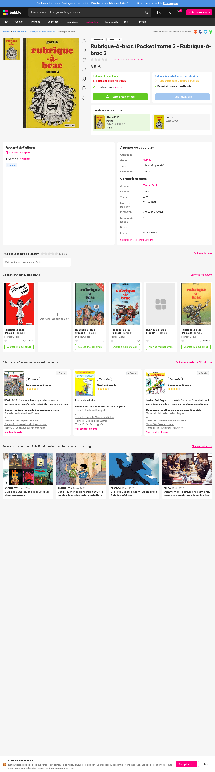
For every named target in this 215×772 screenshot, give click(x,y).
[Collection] (159, 12)
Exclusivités (92, 21)
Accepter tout (186, 764)
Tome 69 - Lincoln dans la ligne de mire (25, 424)
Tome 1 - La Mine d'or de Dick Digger (165, 413)
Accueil (6, 31)
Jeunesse (53, 21)
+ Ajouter (25, 158)
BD (6, 21)
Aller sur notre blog (202, 446)
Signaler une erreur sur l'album (136, 239)
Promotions (72, 21)
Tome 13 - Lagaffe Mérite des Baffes (94, 417)
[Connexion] (169, 12)
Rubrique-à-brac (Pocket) (42, 31)
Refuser (205, 764)
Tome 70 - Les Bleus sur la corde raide (24, 427)
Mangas (35, 21)
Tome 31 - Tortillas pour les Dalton (164, 427)
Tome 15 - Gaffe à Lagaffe (89, 424)
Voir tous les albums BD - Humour (194, 362)
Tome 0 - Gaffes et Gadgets (90, 410)
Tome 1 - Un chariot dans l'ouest (21, 413)
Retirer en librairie (182, 96)
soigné (118, 86)
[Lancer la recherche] (146, 12)
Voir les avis (118, 59)
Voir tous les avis (203, 253)
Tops (125, 21)
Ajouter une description (18, 152)
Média (142, 21)
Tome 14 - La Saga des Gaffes (91, 420)
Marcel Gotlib (151, 185)
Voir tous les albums (201, 274)
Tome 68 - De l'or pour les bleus (21, 420)
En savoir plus (170, 3)
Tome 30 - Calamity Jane (160, 424)
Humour (22, 31)
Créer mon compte (199, 12)
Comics (19, 21)
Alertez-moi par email (123, 96)
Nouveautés (111, 21)
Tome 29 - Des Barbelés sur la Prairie (166, 420)
